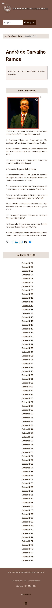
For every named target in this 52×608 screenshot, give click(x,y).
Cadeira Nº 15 (27, 317)
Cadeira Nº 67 (27, 518)
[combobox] (13, 22)
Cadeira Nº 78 (27, 556)
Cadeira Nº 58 (27, 483)
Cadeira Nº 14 (27, 313)
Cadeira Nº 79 (27, 560)
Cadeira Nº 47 (27, 440)
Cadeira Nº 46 (27, 437)
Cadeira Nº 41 (27, 417)
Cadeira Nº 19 (27, 332)
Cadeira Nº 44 (27, 429)
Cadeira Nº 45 (27, 433)
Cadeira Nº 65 (27, 510)
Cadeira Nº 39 (27, 410)
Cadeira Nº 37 (27, 402)
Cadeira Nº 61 (27, 495)
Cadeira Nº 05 (27, 278)
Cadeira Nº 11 (27, 302)
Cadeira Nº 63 (27, 502)
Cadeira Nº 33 (27, 386)
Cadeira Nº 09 (27, 294)
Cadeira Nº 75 (27, 545)
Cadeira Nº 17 (27, 325)
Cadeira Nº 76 (27, 549)
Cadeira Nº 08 (27, 290)
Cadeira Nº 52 (27, 460)
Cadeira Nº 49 (27, 448)
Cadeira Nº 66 (27, 514)
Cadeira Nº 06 (27, 282)
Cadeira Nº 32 (27, 383)
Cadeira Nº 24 (27, 352)
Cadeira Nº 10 (27, 298)
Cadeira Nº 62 (27, 498)
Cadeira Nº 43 (27, 425)
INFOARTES (27, 594)
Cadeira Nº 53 (27, 464)
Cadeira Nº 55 (27, 471)
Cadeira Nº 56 (27, 475)
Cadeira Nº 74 (27, 541)
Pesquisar (30, 22)
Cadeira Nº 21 (27, 340)
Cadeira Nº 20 (27, 336)
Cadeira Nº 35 (27, 394)
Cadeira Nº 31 (27, 379)
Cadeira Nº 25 (27, 356)
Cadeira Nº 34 (27, 390)
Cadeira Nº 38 (27, 406)
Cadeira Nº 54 (27, 467)
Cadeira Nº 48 (27, 444)
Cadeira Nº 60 (27, 491)
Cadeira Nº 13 (27, 309)
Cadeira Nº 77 (27, 552)
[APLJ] (26, 8)
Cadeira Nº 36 (27, 398)
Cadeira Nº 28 (27, 367)
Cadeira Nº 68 (27, 522)
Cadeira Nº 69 (27, 525)
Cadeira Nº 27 (27, 363)
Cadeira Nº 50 (27, 452)
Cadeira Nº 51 (27, 456)
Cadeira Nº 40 (27, 413)
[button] (7, 242)
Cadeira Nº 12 (27, 305)
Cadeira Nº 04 (27, 274)
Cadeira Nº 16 (27, 321)
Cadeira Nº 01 (27, 263)
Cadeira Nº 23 (27, 348)
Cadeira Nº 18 (27, 329)
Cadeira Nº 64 (27, 506)
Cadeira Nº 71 (27, 533)
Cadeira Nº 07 (27, 286)
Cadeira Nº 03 (27, 271)
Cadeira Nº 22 (27, 344)
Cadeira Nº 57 (27, 479)
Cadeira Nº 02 (27, 267)
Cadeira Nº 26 (27, 359)
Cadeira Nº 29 (27, 371)
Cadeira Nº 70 (27, 529)
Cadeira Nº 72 (27, 537)
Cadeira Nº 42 (27, 421)
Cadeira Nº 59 (27, 487)
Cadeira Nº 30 (27, 375)
